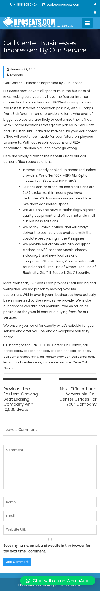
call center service (57, 362)
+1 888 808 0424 (25, 4)
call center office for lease (70, 351)
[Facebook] (95, 5)
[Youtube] (95, 12)
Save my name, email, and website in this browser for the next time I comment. (46, 548)
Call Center (72, 345)
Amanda (16, 75)
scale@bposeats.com (63, 4)
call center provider (55, 356)
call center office (36, 351)
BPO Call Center (51, 345)
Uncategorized (19, 345)
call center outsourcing (20, 356)
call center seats (28, 362)
